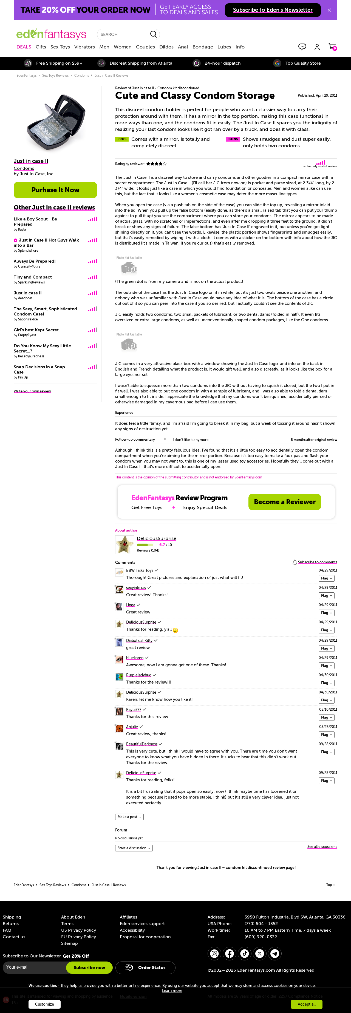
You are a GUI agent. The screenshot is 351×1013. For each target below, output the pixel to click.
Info (240, 47)
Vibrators (84, 47)
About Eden (73, 917)
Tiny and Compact (33, 277)
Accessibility (132, 930)
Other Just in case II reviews (54, 207)
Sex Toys (60, 47)
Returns (11, 923)
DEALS (23, 47)
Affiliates (128, 917)
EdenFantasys (26, 76)
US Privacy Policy (78, 930)
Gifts (41, 47)
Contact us (14, 936)
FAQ (7, 930)
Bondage (203, 47)
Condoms (81, 76)
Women (123, 47)
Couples (145, 47)
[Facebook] (229, 953)
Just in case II (28, 293)
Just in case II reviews (111, 76)
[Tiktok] (244, 953)
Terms (67, 923)
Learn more (172, 991)
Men (104, 47)
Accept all (307, 1004)
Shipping (12, 917)
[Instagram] (214, 953)
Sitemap (69, 943)
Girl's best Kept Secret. (37, 330)
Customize (44, 1004)
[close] (329, 10)
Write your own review (32, 391)
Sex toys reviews (55, 76)
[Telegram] (275, 953)
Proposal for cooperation (145, 936)
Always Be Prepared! (35, 261)
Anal (183, 47)
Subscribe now (89, 967)
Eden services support (142, 923)
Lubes (224, 47)
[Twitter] (260, 953)
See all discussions (322, 847)
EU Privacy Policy (78, 936)
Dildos (166, 47)
